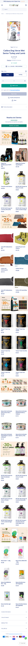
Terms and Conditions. (15, 90)
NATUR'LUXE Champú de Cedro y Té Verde (6, 499)
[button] (14, 100)
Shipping (9, 60)
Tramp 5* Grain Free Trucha (5, 373)
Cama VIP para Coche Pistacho (20, 247)
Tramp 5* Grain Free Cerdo (20, 373)
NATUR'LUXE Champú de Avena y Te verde (21, 187)
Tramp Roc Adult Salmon (6, 186)
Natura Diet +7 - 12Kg (5, 560)
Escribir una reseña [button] (14, 125)
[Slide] (26, 71)
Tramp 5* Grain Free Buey (5, 329)
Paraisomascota (12, 633)
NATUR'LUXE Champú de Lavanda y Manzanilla (6, 208)
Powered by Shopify (18, 633)
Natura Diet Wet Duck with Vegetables (20, 583)
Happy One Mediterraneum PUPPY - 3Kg (6, 165)
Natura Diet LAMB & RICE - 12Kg (21, 561)
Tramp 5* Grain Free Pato (21, 350)
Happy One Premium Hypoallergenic (20, 164)
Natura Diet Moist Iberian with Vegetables (21, 604)
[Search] (2, 9)
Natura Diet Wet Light (6, 604)
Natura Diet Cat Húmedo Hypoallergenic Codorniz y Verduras (6, 436)
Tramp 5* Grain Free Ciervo (5, 351)
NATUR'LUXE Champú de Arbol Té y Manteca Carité (6, 477)
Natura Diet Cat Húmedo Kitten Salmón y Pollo (21, 435)
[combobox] (14, 9)
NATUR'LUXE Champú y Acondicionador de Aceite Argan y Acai (21, 522)
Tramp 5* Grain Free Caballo (20, 329)
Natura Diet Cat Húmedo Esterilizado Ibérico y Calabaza (21, 412)
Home (2, 13)
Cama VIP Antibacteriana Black (6, 290)
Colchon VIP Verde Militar (21, 290)
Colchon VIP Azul (19, 268)
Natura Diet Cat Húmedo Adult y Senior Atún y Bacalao (6, 412)
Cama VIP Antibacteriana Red (6, 247)
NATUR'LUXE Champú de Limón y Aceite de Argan (21, 208)
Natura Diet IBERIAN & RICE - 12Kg (6, 583)
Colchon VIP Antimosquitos (4, 269)
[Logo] (14, 5)
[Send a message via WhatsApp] (25, 638)
